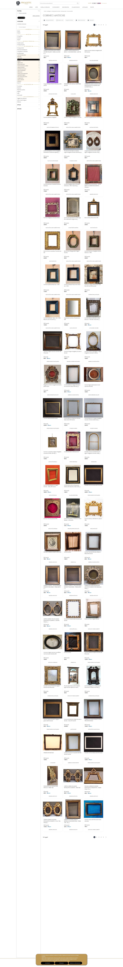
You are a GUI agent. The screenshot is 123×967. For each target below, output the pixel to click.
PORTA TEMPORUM (73, 461)
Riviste (92, 7)
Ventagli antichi (28, 78)
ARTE (28, 34)
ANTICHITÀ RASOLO (53, 495)
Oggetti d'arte (28, 62)
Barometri (28, 56)
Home (45, 11)
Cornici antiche (28, 59)
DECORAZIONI (28, 84)
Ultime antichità (36, 15)
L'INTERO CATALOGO (21, 24)
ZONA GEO (92, 20)
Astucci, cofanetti (28, 79)
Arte (36, 7)
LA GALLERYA (73, 93)
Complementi (56, 7)
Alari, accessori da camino (28, 76)
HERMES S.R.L (73, 562)
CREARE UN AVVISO (81, 20)
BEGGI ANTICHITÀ (93, 528)
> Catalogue (48, 11)
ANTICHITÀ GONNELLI (53, 461)
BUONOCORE (93, 461)
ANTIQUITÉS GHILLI (73, 629)
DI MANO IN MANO (73, 160)
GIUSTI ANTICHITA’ (93, 227)
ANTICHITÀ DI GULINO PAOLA (94, 729)
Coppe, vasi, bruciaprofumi (28, 73)
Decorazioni (65, 7)
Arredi (31, 7)
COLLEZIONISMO (28, 96)
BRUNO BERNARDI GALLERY (94, 394)
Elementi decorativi (28, 64)
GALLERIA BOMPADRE (94, 60)
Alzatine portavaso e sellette (28, 65)
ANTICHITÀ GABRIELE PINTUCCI (53, 127)
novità (89, 3)
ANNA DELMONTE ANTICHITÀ (73, 528)
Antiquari (85, 7)
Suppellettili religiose (28, 75)
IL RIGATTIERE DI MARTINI (73, 227)
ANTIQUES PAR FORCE (53, 93)
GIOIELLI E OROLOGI (28, 41)
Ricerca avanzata (22, 13)
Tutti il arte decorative (28, 55)
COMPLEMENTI (28, 46)
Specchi (28, 61)
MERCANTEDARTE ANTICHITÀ (52, 394)
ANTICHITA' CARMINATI (52, 662)
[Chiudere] (24, 18)
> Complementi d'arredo (55, 11)
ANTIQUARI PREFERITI (50, 20)
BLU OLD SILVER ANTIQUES (53, 160)
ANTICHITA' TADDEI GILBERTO (94, 629)
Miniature (28, 81)
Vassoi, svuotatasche (28, 70)
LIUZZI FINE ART (73, 729)
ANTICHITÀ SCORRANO (52, 528)
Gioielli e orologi (45, 7)
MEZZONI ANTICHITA (53, 60)
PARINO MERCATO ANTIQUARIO (53, 361)
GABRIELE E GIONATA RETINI (93, 361)
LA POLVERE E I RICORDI (93, 328)
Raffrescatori (28, 72)
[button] (60, 20)
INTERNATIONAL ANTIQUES (94, 294)
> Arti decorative (63, 11)
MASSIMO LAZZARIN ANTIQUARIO (73, 361)
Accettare (47, 963)
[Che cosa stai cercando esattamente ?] (77, 3)
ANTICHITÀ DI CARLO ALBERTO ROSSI (73, 127)
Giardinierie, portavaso (28, 68)
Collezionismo (76, 7)
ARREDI (28, 29)
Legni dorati (28, 58)
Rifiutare (61, 963)
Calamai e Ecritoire (28, 67)
